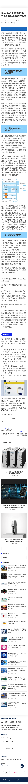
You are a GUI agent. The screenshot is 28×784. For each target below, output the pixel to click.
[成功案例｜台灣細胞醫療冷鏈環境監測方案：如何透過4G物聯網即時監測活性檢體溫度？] (4, 631)
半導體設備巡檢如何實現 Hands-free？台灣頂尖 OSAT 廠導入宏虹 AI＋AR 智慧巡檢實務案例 (17, 704)
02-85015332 (9, 741)
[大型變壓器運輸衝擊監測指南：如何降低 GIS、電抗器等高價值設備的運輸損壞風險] (4, 695)
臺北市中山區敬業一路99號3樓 (13, 722)
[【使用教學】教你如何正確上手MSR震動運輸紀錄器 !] (4, 623)
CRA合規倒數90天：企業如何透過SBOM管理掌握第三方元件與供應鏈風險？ (16, 670)
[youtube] (14, 772)
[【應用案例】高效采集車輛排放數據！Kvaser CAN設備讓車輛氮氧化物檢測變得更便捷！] (4, 607)
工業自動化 (6, 23)
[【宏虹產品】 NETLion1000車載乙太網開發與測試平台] (4, 591)
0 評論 (15, 570)
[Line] (23, 772)
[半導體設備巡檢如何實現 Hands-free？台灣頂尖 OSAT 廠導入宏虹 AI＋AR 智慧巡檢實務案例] (4, 704)
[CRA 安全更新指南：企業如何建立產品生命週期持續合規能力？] (4, 655)
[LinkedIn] (10, 772)
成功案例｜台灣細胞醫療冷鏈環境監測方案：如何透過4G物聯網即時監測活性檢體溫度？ (17, 630)
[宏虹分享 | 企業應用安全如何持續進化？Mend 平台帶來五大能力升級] (4, 647)
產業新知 (13, 23)
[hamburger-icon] (25, 3)
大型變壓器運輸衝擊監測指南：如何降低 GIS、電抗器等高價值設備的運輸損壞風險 (17, 695)
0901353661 (9, 745)
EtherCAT (6, 421)
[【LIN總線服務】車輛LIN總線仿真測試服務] (4, 599)
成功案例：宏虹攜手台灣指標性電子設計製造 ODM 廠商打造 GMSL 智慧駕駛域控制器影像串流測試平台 (17, 686)
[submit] (22, 766)
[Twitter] (6, 772)
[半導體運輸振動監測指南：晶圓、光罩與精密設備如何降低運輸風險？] (4, 662)
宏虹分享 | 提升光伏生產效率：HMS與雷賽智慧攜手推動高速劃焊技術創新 (14, 506)
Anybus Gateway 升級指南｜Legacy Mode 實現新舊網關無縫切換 (14, 540)
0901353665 (9, 748)
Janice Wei (6, 21)
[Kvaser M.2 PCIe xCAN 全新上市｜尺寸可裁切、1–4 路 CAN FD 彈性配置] (4, 679)
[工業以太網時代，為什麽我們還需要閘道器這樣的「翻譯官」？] (4, 583)
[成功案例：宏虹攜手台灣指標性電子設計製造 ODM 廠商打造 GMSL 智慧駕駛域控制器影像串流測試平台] (4, 687)
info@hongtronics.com (11, 738)
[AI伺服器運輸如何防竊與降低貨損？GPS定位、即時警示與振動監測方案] (4, 639)
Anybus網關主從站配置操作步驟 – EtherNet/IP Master (14, 472)
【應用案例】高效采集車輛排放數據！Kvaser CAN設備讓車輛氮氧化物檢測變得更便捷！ (17, 606)
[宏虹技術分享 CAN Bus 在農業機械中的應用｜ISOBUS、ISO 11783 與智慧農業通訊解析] (4, 568)
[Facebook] (2, 772)
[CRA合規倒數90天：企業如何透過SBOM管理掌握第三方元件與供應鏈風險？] (4, 670)
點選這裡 (4, 410)
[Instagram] (19, 772)
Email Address (3, 763)
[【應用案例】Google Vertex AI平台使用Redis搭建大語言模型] (4, 615)
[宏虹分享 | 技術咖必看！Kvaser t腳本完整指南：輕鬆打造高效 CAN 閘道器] (4, 576)
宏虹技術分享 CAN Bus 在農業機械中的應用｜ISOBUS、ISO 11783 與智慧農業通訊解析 (17, 567)
